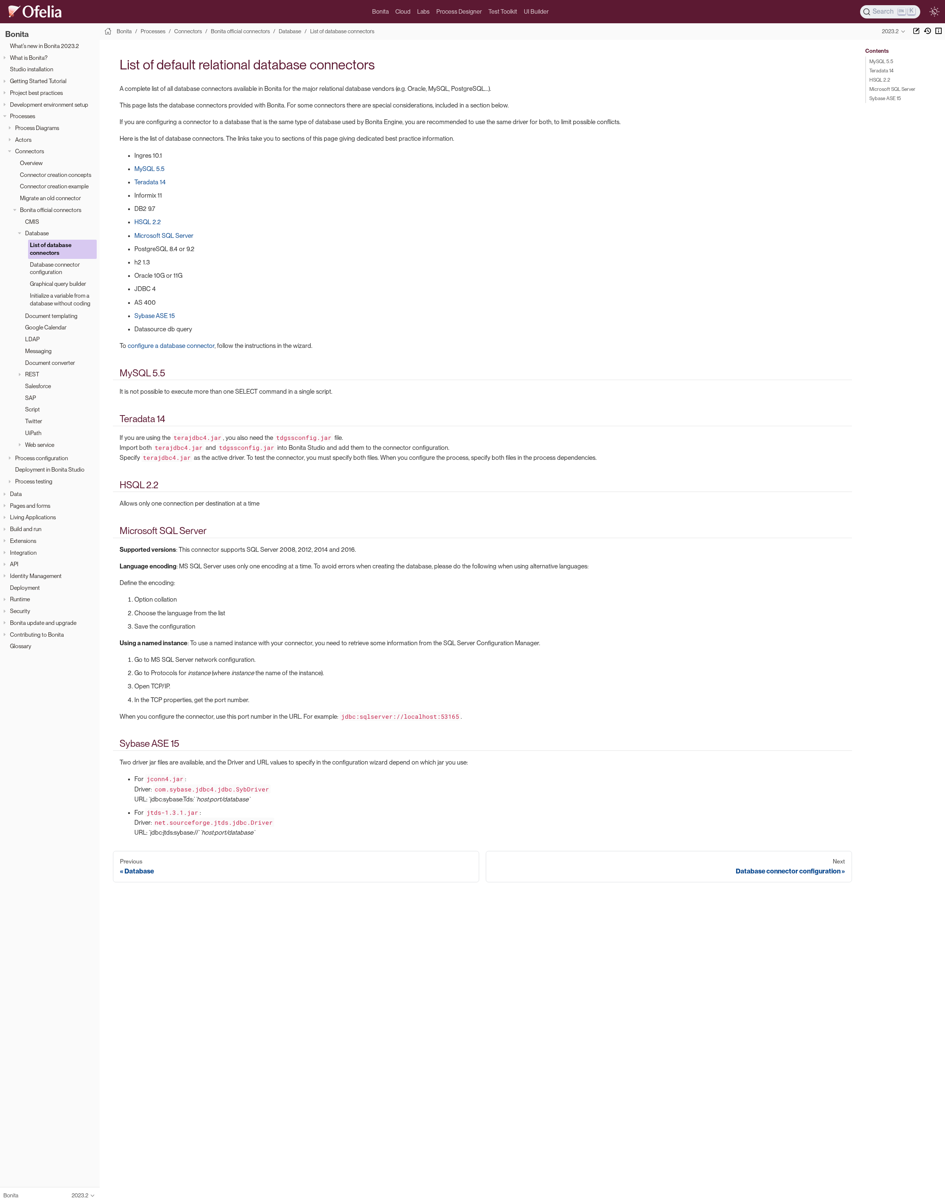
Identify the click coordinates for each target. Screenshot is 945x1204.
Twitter (33, 421)
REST (32, 374)
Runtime (20, 599)
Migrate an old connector (50, 198)
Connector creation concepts (55, 174)
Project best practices (36, 92)
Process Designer (459, 11)
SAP (30, 397)
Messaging (38, 351)
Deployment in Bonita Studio (50, 469)
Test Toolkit (502, 11)
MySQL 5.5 (149, 168)
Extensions (23, 540)
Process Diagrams (37, 127)
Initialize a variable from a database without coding (60, 299)
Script (32, 409)
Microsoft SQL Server (163, 235)
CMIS (32, 221)
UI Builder (536, 11)
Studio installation (31, 69)
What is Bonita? (29, 57)
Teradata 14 (150, 182)
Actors (23, 139)
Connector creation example (54, 186)
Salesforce (38, 386)
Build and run (25, 529)
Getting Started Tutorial (38, 81)
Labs (423, 11)
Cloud (402, 11)
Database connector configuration (55, 268)
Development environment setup (49, 104)
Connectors (29, 151)
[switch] (934, 11)
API (14, 564)
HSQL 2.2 (147, 222)
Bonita (380, 11)
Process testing (33, 481)
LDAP (32, 339)
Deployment (25, 587)
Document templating (51, 315)
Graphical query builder (58, 283)
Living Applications (33, 517)
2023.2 (890, 31)
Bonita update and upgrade (43, 622)
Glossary (20, 646)
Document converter (50, 362)
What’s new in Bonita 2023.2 (44, 45)
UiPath (33, 433)
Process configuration (41, 458)
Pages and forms (30, 505)
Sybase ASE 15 (154, 315)
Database (37, 233)
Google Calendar (45, 327)
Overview (31, 163)
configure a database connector (171, 345)
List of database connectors (51, 249)
